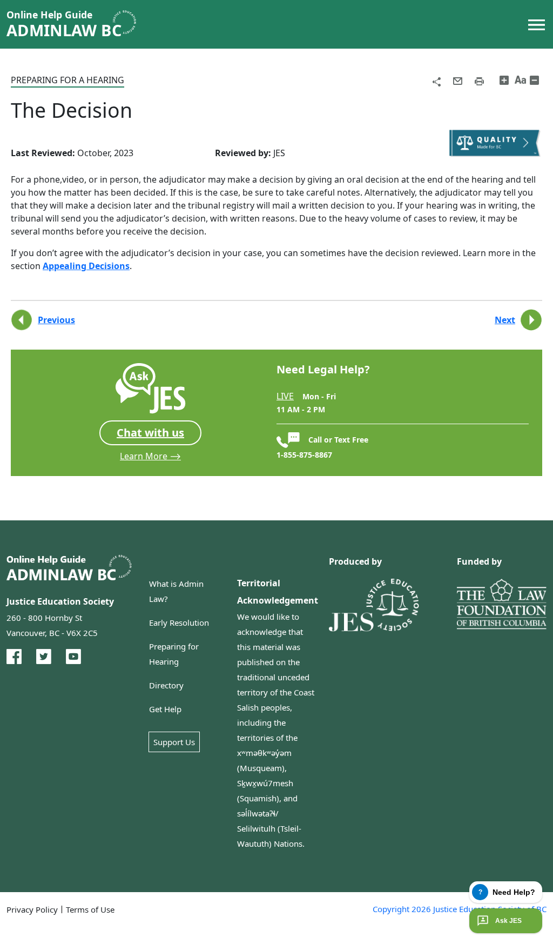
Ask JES (508, 921)
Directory (166, 685)
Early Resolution (179, 622)
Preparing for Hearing (174, 654)
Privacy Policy (32, 909)
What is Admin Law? (176, 591)
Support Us (174, 742)
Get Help (165, 709)
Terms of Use (90, 909)
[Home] (75, 24)
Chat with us (150, 432)
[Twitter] (43, 656)
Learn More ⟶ (150, 456)
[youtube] (73, 656)
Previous (56, 320)
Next (505, 320)
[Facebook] (14, 656)
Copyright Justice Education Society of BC (460, 908)
